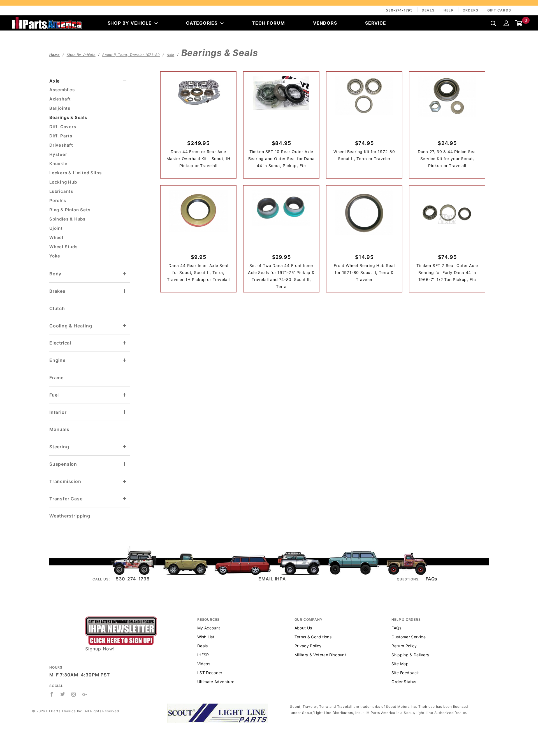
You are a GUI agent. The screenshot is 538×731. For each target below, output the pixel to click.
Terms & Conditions (312, 636)
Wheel (56, 237)
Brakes (57, 291)
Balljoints (59, 108)
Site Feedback (405, 672)
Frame (56, 377)
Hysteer (58, 154)
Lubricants (61, 191)
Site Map (400, 663)
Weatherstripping (69, 516)
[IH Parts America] (47, 22)
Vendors (325, 23)
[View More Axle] (125, 81)
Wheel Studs (63, 246)
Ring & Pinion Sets (69, 209)
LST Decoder (209, 672)
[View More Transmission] (124, 481)
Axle (54, 81)
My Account (208, 627)
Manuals (59, 429)
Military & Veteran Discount (320, 654)
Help (449, 10)
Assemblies (62, 89)
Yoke (54, 256)
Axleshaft (60, 99)
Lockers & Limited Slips (75, 172)
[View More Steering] (124, 447)
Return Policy (404, 645)
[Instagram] (73, 694)
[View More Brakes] (124, 291)
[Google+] (84, 694)
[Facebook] (51, 694)
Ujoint (56, 228)
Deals (428, 10)
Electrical (60, 343)
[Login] (506, 23)
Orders (470, 10)
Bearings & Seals (68, 117)
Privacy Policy (308, 645)
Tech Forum (268, 23)
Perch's (57, 200)
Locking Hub (63, 182)
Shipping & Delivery (410, 654)
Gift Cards (499, 10)
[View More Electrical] (124, 343)
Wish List (205, 636)
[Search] (493, 23)
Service (375, 23)
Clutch (57, 308)
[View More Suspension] (124, 464)
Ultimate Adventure (215, 681)
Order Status (403, 681)
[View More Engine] (124, 360)
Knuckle (58, 163)
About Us (303, 627)
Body (55, 274)
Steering (59, 446)
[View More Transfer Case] (124, 498)
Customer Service (408, 636)
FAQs (431, 579)
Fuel (54, 395)
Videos (203, 663)
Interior (57, 412)
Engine (57, 360)
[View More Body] (124, 274)
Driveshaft (61, 145)
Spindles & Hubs (67, 219)
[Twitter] (62, 694)
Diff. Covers (62, 126)
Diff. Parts (60, 136)
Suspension (63, 464)
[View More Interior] (124, 412)
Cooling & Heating (70, 326)
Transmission (65, 481)
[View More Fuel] (124, 395)
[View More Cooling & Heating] (124, 325)
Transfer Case (65, 499)
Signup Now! (100, 649)
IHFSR (203, 654)
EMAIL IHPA (272, 579)
